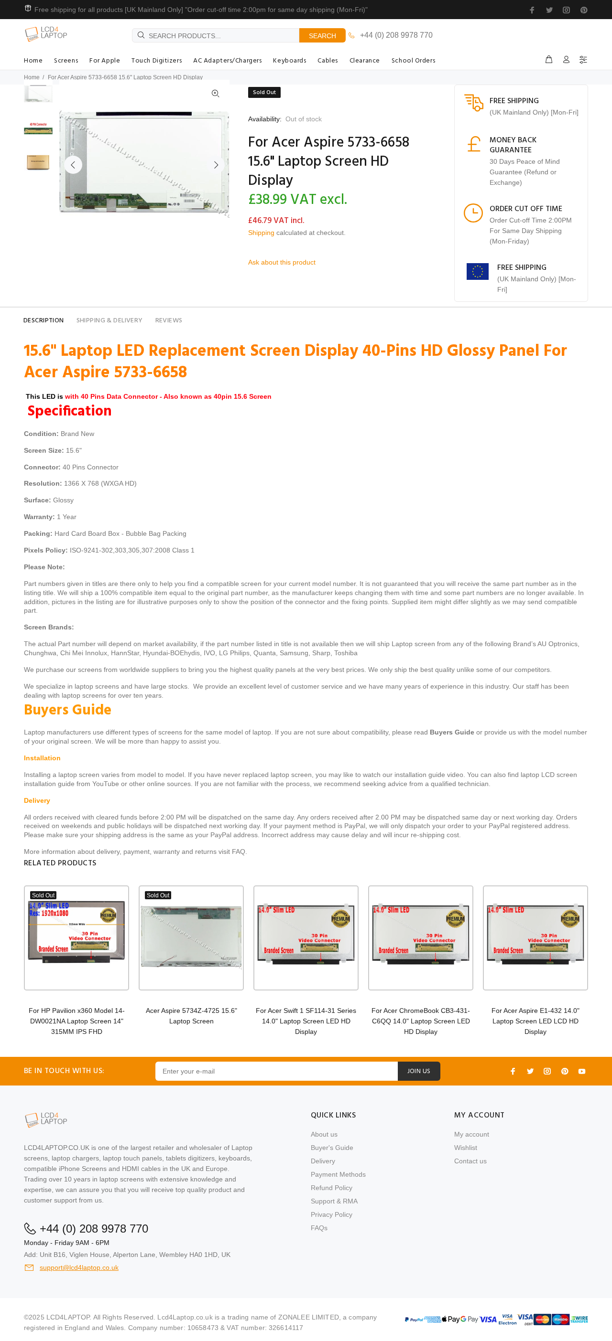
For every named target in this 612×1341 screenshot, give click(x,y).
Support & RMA (334, 1201)
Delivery (323, 1161)
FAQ (238, 851)
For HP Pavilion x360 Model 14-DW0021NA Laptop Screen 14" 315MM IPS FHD (77, 1021)
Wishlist (465, 1147)
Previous (73, 165)
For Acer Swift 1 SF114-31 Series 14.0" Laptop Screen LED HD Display (306, 1021)
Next (216, 165)
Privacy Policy (331, 1214)
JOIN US (419, 1071)
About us (324, 1134)
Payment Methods (338, 1174)
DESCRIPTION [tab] (43, 320)
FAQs (319, 1228)
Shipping (261, 232)
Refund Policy (331, 1188)
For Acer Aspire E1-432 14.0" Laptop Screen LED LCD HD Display (535, 1021)
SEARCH (322, 36)
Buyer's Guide (332, 1147)
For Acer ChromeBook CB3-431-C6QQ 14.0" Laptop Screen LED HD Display (421, 1021)
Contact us (470, 1161)
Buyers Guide (452, 732)
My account (471, 1134)
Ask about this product (282, 262)
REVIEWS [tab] (169, 320)
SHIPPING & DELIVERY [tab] (109, 320)
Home (32, 77)
